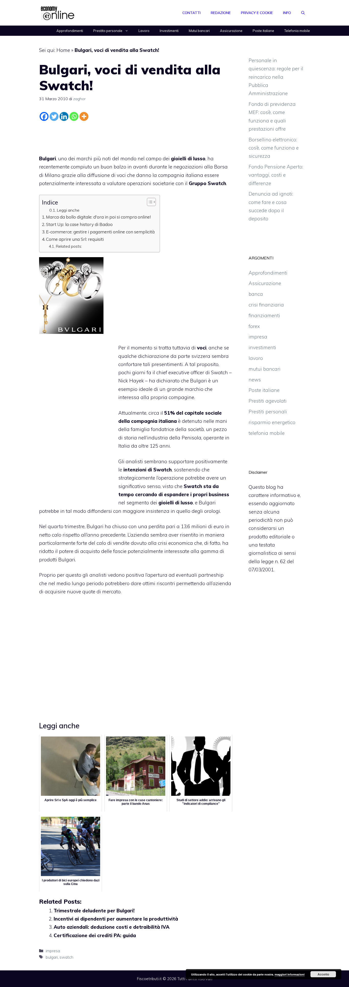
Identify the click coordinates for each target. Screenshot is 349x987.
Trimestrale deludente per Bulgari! (94, 910)
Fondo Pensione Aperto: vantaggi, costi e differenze (276, 175)
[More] (83, 116)
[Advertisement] (136, 137)
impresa (53, 950)
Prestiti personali (268, 412)
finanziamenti (264, 315)
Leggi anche (68, 210)
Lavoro (143, 31)
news (255, 380)
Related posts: (69, 246)
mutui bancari (265, 369)
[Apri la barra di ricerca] (303, 12)
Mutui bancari (199, 31)
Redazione (221, 12)
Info (287, 12)
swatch (66, 957)
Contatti (191, 12)
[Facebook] (44, 116)
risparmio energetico (272, 422)
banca (256, 294)
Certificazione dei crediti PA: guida (95, 935)
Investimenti (169, 31)
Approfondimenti (69, 31)
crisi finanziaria (266, 305)
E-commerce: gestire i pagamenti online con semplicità (100, 231)
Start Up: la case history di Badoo (79, 224)
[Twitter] (54, 116)
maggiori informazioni (290, 974)
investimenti (262, 347)
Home (63, 50)
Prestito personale (107, 31)
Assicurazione (231, 31)
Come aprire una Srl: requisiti (75, 239)
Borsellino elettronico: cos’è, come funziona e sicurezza (274, 148)
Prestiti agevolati (268, 401)
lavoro (256, 358)
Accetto (323, 974)
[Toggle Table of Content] (149, 202)
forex (254, 326)
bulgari (52, 957)
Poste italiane (263, 31)
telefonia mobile (267, 433)
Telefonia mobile (297, 31)
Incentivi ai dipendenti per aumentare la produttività (116, 919)
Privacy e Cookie (257, 12)
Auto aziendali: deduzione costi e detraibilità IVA (111, 927)
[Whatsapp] (73, 116)
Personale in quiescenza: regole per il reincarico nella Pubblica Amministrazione (276, 76)
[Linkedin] (64, 116)
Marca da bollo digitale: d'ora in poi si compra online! (98, 217)
